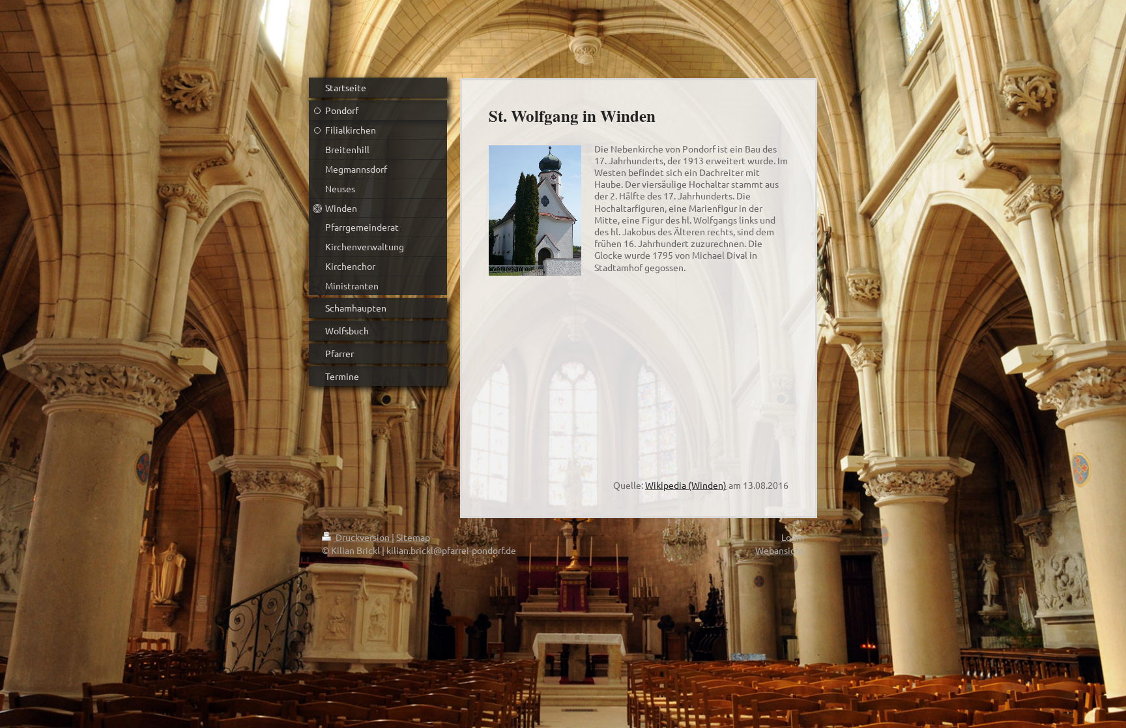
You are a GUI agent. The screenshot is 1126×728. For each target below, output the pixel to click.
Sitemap (413, 537)
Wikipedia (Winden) (686, 485)
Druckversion (363, 537)
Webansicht (779, 550)
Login (792, 537)
